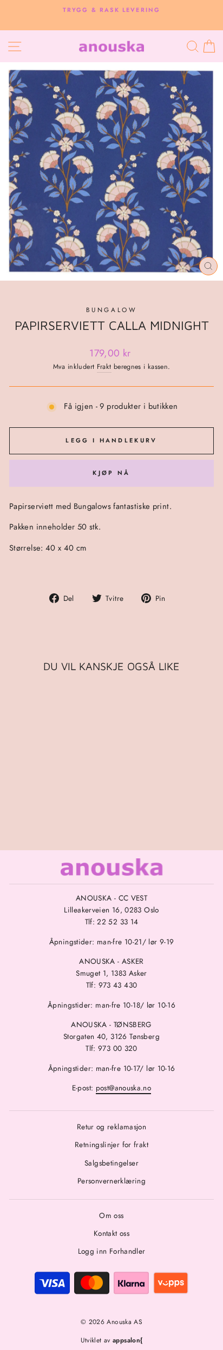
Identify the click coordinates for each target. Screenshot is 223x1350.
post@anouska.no (124, 1087)
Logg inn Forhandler (112, 1251)
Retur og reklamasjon (111, 1126)
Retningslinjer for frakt (111, 1144)
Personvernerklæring (111, 1180)
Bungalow (111, 309)
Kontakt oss (111, 1233)
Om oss (111, 1215)
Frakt (104, 367)
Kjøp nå (111, 472)
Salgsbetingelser (111, 1162)
